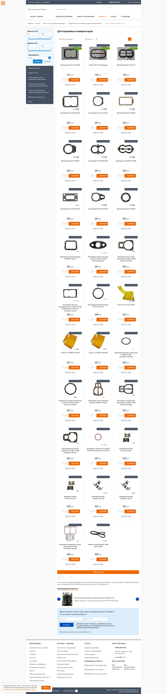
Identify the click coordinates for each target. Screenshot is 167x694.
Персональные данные (36, 680)
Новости (32, 671)
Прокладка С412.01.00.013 (98, 113)
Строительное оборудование (66, 648)
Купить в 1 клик (70, 84)
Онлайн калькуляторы (91, 657)
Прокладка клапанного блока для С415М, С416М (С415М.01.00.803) (70, 547)
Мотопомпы (61, 671)
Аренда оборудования (91, 648)
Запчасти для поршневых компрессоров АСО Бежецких (38, 85)
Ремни (30, 101)
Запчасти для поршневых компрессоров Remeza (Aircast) (38, 91)
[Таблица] (137, 39)
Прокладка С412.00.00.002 (70, 209)
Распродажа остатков (64, 677)
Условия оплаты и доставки (38, 648)
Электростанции (62, 651)
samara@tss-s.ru (103, 584)
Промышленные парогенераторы (67, 654)
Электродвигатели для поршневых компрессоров (36, 78)
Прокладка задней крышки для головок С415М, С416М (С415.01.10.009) (70, 403)
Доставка (31, 2)
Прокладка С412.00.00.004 (98, 161)
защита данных (31, 689)
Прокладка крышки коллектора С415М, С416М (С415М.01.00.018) (126, 355)
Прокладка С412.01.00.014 (98, 209)
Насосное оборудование (65, 667)
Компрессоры (61, 657)
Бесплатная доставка (75, 45)
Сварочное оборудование (65, 674)
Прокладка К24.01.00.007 (70, 161)
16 (71, 577)
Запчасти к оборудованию (93, 651)
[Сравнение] (137, 9)
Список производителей (37, 674)
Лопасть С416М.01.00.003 (98, 353)
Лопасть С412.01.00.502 (126, 305)
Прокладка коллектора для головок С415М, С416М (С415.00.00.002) (98, 259)
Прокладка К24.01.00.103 (126, 65)
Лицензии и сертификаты (37, 664)
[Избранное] (130, 9)
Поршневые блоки (34, 68)
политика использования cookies (14, 689)
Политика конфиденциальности (39, 677)
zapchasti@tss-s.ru (84, 632)
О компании (33, 661)
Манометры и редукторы (36, 97)
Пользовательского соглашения (87, 625)
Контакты (32, 657)
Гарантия (38, 2)
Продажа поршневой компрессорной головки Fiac (94, 598)
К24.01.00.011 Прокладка (98, 65)
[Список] (133, 39)
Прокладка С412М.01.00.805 (126, 161)
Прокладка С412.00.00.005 (70, 113)
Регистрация (136, 2)
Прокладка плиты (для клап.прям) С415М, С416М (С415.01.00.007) (126, 259)
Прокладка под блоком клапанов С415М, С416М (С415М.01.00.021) (70, 451)
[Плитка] (129, 39)
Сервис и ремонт (89, 654)
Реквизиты (32, 654)
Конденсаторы (33, 73)
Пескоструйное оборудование (66, 661)
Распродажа (45, 2)
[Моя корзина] (124, 9)
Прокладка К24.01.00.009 (126, 113)
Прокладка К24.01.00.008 (126, 209)
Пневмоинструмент (63, 664)
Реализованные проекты (37, 667)
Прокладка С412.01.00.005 (70, 65)
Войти (129, 2)
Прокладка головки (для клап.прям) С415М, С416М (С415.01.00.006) (126, 403)
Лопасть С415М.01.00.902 (70, 353)
